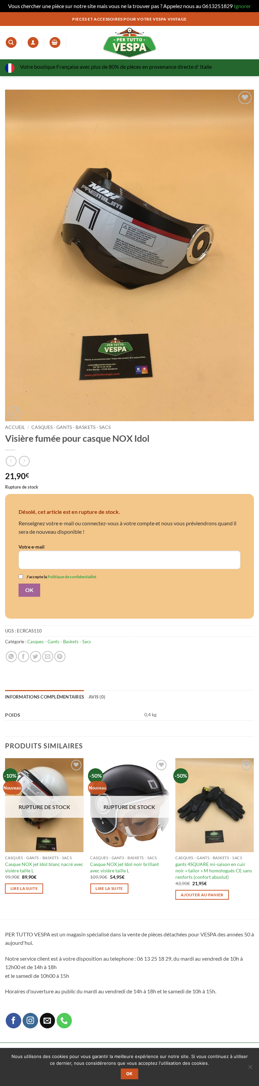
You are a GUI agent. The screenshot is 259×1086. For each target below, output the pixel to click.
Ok (129, 1073)
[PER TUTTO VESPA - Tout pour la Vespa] (129, 42)
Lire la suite (24, 888)
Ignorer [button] (242, 6)
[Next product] (11, 461)
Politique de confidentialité (72, 576)
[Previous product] (24, 461)
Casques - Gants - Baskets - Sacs (71, 427)
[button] (55, 42)
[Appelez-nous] (64, 1020)
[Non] (250, 1068)
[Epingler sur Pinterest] (59, 656)
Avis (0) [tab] (97, 697)
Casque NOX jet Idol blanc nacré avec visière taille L (44, 867)
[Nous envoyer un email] (47, 1020)
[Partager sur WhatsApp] (11, 656)
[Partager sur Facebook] (23, 656)
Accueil (15, 427)
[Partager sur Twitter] (35, 656)
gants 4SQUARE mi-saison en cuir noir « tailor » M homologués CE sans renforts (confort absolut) (213, 870)
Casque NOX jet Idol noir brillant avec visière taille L (124, 867)
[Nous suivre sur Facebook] (13, 1020)
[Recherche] (11, 42)
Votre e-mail (32, 547)
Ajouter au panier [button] (202, 895)
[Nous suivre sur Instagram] (30, 1020)
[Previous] (5, 838)
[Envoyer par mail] (47, 656)
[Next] (254, 838)
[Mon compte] (33, 42)
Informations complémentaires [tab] (44, 697)
